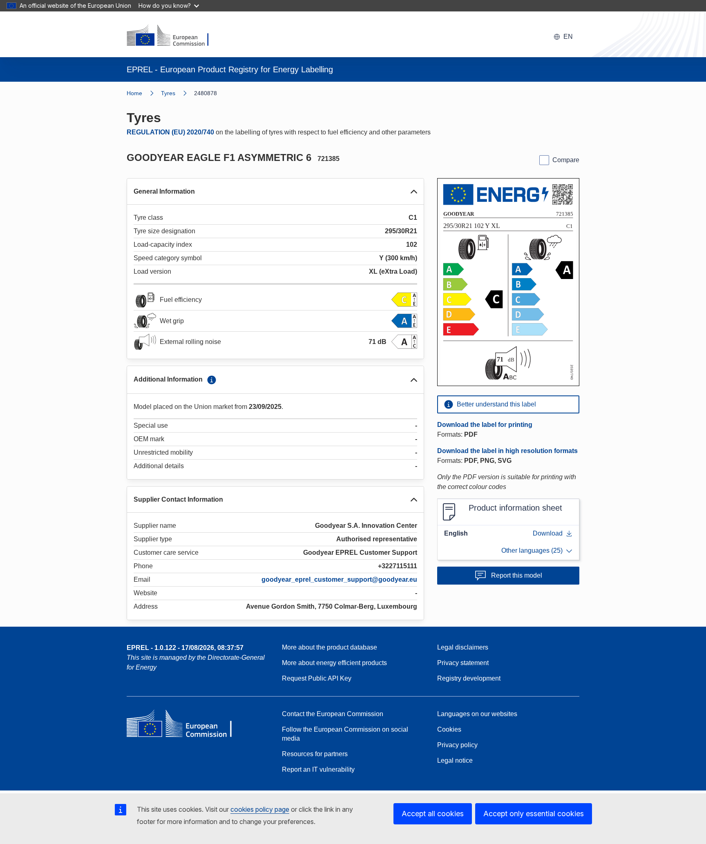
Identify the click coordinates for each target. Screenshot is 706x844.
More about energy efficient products (334, 662)
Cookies (449, 729)
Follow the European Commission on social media (345, 734)
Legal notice (455, 760)
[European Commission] (173, 36)
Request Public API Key (316, 678)
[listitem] (177, 93)
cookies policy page (259, 809)
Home (134, 93)
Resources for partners (315, 753)
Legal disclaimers (462, 647)
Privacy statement (463, 662)
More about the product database (329, 647)
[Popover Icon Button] (211, 380)
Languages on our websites (477, 713)
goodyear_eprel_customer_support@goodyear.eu (339, 579)
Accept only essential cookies (533, 813)
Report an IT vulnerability (318, 769)
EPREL (185, 647)
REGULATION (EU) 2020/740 (170, 132)
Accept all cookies (433, 813)
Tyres (168, 93)
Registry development (468, 678)
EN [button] (568, 36)
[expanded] (413, 191)
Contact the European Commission (332, 713)
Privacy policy (457, 744)
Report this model (516, 575)
